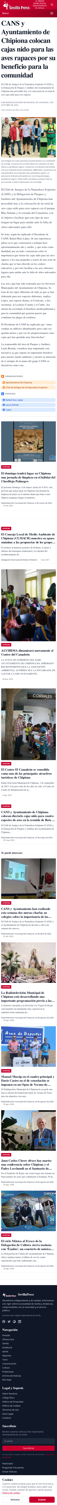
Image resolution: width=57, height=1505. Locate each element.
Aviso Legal (7, 1413)
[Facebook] (3, 1321)
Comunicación (9, 1363)
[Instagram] (14, 1321)
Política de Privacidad (12, 1401)
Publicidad (7, 1463)
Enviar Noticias (9, 1471)
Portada (6, 1335)
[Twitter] (9, 1321)
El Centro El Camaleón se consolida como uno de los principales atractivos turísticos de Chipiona (26, 773)
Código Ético (8, 1397)
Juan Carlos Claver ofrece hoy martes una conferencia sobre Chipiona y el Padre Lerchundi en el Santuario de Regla (26, 1166)
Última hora (8, 1339)
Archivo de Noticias (11, 1375)
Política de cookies (11, 1492)
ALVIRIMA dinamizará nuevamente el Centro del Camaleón (27, 652)
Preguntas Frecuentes (13, 1467)
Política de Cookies (11, 1405)
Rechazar (15, 1499)
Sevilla (5, 1343)
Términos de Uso (10, 1409)
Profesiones (8, 1371)
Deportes (6, 1355)
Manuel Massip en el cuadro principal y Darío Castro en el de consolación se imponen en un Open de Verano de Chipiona (27, 1082)
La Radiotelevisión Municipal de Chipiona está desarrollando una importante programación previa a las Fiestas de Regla (26, 998)
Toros (5, 1359)
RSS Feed (6, 1379)
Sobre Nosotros (9, 1393)
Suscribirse (28, 1448)
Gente (5, 1351)
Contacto (6, 1417)
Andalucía (7, 1347)
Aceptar (42, 1499)
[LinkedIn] (19, 1321)
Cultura (6, 1367)
